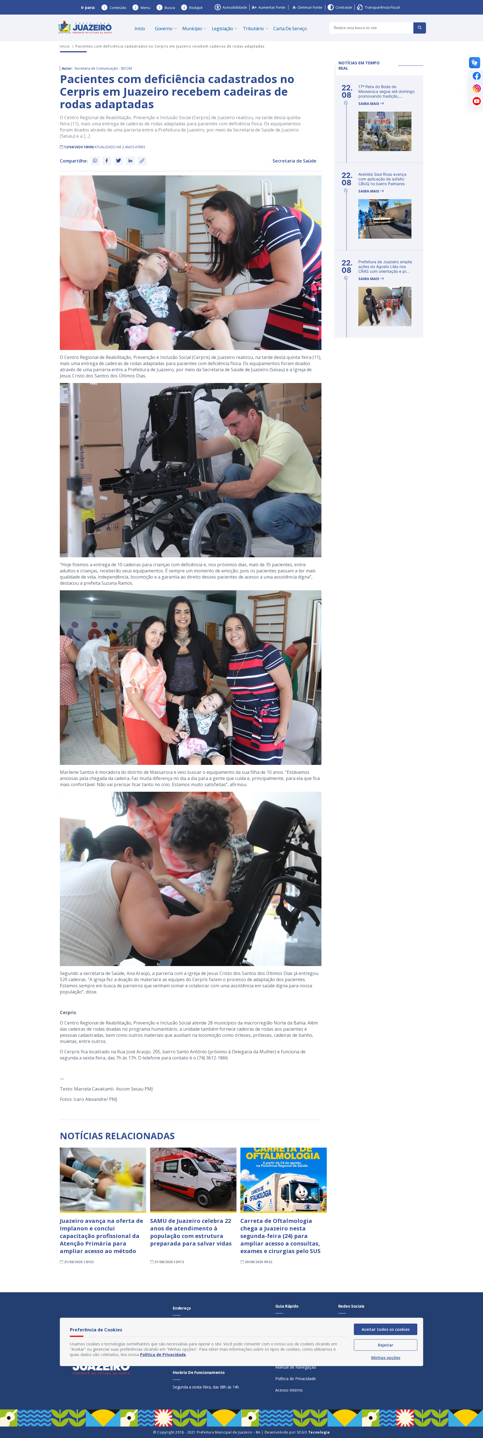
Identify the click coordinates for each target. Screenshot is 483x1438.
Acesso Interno (289, 1390)
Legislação (222, 28)
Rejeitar (385, 1345)
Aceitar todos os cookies (385, 1329)
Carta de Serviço (290, 28)
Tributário (253, 28)
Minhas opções (385, 1357)
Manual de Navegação (295, 1367)
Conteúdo (114, 7)
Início (139, 28)
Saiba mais (369, 103)
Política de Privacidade (295, 1378)
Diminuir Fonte (310, 7)
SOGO (313, 1432)
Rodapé (193, 7)
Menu (142, 7)
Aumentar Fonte (271, 7)
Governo (163, 28)
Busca (166, 7)
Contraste (343, 7)
